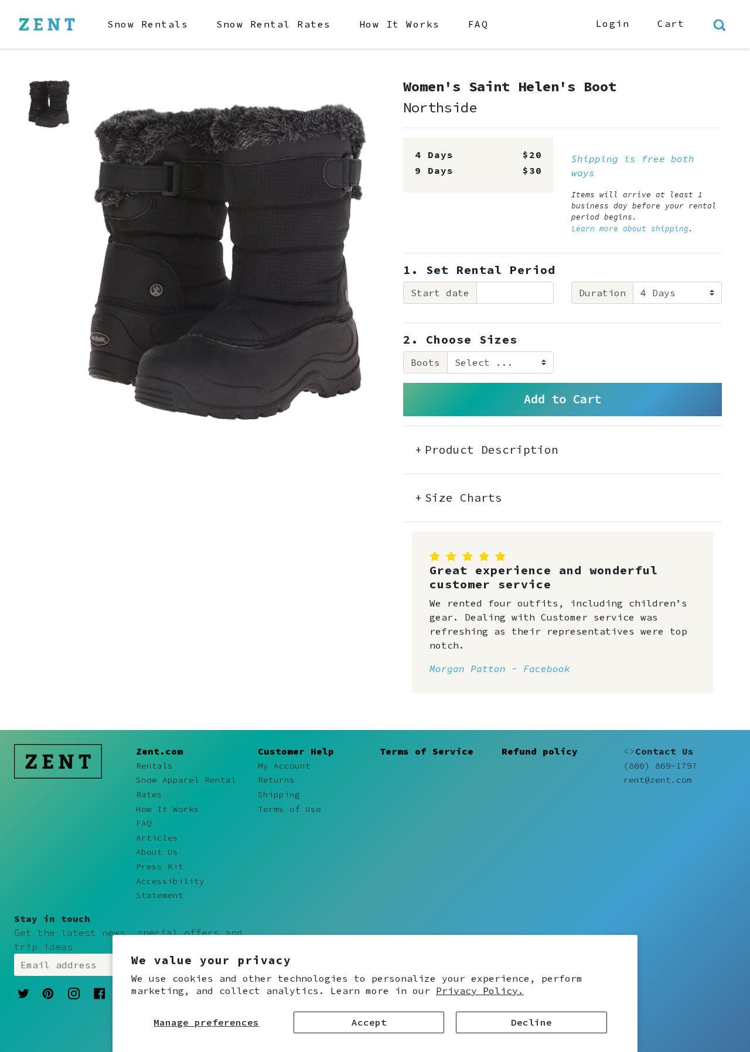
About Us (157, 852)
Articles (157, 837)
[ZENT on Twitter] (23, 992)
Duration (602, 293)
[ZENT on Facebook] (99, 992)
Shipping (279, 794)
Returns (276, 780)
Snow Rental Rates (273, 24)
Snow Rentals (147, 24)
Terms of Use (289, 809)
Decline (531, 1022)
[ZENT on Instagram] (74, 992)
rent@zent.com (657, 780)
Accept (369, 1022)
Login (613, 23)
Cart (670, 23)
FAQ (478, 24)
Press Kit (159, 866)
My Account (284, 765)
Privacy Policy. (480, 990)
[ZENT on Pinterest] (48, 992)
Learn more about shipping (629, 228)
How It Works (399, 24)
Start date (440, 293)
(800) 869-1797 (660, 765)
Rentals (154, 765)
